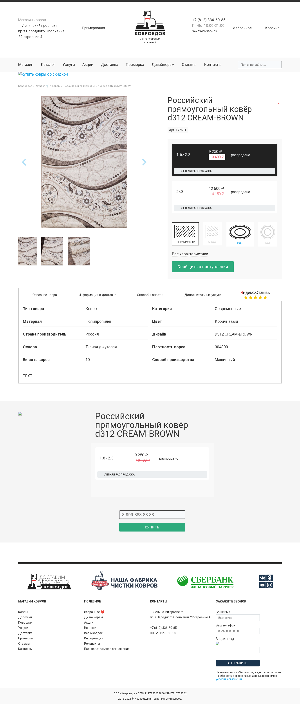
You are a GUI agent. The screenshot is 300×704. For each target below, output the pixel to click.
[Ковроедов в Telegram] (200, 39)
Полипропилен (98, 321)
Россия (92, 334)
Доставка (109, 64)
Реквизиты (92, 643)
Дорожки (25, 617)
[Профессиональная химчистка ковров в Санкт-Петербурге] (124, 589)
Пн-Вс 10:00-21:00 (208, 25)
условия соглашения (229, 679)
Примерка (135, 64)
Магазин (25, 64)
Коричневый (226, 321)
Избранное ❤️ (94, 612)
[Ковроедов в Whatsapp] (194, 39)
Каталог (48, 64)
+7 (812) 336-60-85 (209, 20)
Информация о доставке (97, 295)
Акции (87, 64)
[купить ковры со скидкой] (43, 74)
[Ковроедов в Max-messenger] (212, 39)
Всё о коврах (93, 633)
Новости (90, 628)
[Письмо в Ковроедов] (206, 39)
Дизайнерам (163, 64)
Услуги (69, 64)
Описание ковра (45, 295)
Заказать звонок (204, 31)
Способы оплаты (150, 295)
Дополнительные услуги (202, 295)
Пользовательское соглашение (107, 649)
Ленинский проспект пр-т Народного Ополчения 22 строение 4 (41, 31)
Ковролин (25, 622)
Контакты (213, 64)
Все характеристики (190, 254)
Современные (228, 308)
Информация (93, 638)
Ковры (23, 612)
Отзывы (189, 64)
